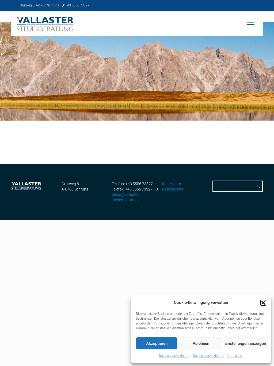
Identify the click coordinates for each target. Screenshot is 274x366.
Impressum (235, 356)
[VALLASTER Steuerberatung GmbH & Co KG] (45, 28)
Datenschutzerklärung (174, 356)
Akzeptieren (157, 343)
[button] (263, 302)
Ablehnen (201, 343)
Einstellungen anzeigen (245, 343)
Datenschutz (172, 189)
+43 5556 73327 (77, 5)
